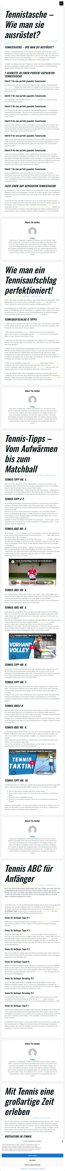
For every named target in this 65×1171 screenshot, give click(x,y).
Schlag (49, 938)
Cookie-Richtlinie (24, 1168)
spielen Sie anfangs (44, 622)
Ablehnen (32, 1160)
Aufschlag (27, 332)
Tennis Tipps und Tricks (23, 41)
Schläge (16, 533)
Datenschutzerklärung (34, 1168)
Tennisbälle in (54, 377)
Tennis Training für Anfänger (39, 41)
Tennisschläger (9, 87)
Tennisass (40, 810)
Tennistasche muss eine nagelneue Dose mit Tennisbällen (35, 207)
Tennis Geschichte (10, 1118)
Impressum (42, 1168)
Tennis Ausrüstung (10, 41)
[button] (62, 1141)
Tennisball (37, 334)
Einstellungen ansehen (32, 1165)
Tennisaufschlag (37, 315)
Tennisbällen (34, 100)
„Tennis (56, 909)
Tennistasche (35, 58)
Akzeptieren (32, 1155)
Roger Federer (46, 911)
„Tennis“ (43, 302)
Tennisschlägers (35, 363)
